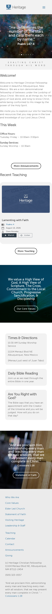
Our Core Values (26, 308)
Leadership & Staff (15, 525)
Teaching (10, 532)
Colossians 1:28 (13, 595)
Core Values (12, 502)
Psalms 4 (10, 224)
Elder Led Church (15, 508)
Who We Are (12, 497)
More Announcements (26, 165)
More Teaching (26, 251)
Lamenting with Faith (15, 220)
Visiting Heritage (14, 519)
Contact (9, 544)
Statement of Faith (26, 475)
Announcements (14, 549)
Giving (8, 555)
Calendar (10, 538)
